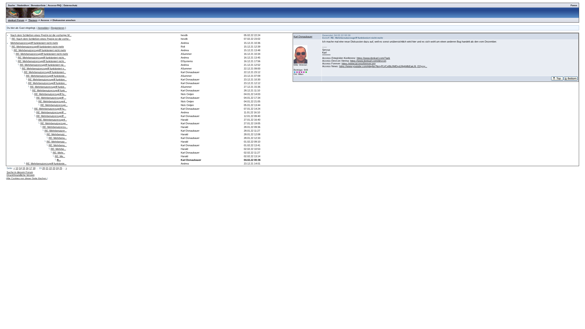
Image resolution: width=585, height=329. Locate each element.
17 (30, 168)
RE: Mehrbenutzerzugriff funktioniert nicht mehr (38, 46)
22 (50, 168)
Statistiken (23, 5)
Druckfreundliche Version (21, 175)
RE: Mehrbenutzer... (56, 130)
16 (27, 168)
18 (34, 168)
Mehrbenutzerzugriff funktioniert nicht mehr (34, 43)
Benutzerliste (38, 5)
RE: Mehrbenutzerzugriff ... (51, 97)
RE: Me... (60, 156)
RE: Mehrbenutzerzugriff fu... (50, 94)
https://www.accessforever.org (358, 63)
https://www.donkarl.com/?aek (373, 58)
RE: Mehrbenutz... (57, 134)
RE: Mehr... (59, 152)
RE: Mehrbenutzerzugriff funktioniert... (45, 72)
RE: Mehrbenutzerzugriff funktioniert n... (44, 68)
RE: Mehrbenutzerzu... (55, 127)
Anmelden (43, 28)
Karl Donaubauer (303, 36)
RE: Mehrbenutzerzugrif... (52, 101)
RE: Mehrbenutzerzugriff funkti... (48, 86)
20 (43, 168)
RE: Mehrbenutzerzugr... (54, 105)
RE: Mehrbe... (58, 149)
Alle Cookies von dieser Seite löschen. (27, 178)
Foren (574, 5)
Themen (32, 20)
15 (23, 168)
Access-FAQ (54, 5)
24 (57, 168)
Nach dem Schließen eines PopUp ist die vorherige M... (41, 35)
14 (20, 168)
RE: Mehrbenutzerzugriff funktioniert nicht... (42, 57)
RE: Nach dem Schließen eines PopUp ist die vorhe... (41, 38)
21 (47, 168)
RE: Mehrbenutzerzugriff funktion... (47, 79)
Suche (11, 5)
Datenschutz (70, 5)
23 (54, 168)
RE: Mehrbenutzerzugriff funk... (49, 90)
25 (60, 168)
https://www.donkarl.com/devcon (368, 60)
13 (17, 168)
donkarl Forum (16, 20)
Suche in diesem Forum (20, 172)
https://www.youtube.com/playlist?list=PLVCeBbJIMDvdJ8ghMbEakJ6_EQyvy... (383, 66)
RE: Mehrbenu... (58, 138)
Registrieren (57, 28)
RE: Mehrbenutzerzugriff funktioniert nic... (43, 65)
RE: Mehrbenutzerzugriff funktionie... (46, 75)
